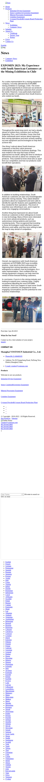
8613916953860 (7, 425)
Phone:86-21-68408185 (13, 356)
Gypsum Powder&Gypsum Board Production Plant (19, 402)
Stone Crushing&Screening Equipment (15, 385)
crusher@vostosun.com (9, 422)
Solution (8, 29)
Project (12, 37)
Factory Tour (14, 35)
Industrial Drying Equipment (20, 11)
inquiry (3, 342)
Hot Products (5, 418)
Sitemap (14, 418)
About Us (8, 31)
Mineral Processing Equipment (21, 15)
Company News (16, 27)
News (7, 23)
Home (7, 7)
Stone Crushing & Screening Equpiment (24, 13)
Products (8, 9)
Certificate (13, 33)
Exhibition (13, 25)
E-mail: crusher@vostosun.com (16, 366)
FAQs (7, 39)
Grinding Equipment (17, 17)
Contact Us (9, 41)
